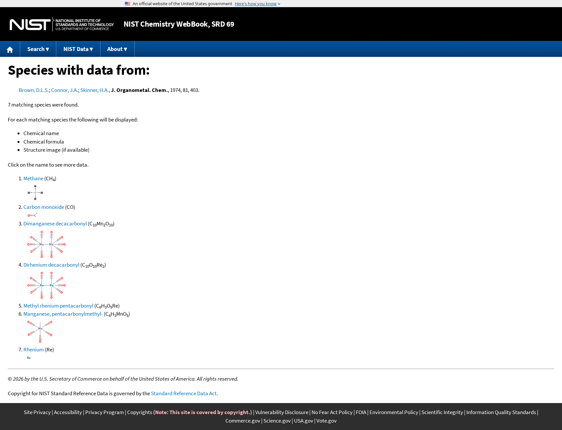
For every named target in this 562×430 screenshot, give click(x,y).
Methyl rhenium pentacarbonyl (58, 305)
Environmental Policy (393, 412)
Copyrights (139, 412)
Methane (33, 178)
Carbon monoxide (43, 206)
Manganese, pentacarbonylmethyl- (63, 313)
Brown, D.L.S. (34, 90)
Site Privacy (37, 412)
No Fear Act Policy (332, 412)
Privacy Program (104, 412)
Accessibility (68, 412)
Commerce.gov (242, 420)
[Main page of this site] (10, 49)
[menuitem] (10, 49)
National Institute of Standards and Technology (62, 24)
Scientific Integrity (442, 412)
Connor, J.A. (64, 90)
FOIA (361, 412)
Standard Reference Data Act (184, 393)
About (115, 49)
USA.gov (303, 420)
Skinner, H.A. (94, 90)
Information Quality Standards (501, 412)
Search (36, 49)
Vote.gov (326, 420)
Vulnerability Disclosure (281, 412)
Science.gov (277, 420)
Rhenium (33, 349)
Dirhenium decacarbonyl (51, 264)
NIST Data (75, 49)
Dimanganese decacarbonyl (55, 223)
